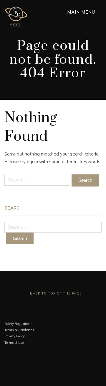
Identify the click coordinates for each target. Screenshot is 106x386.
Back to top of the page (55, 293)
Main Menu (82, 12)
